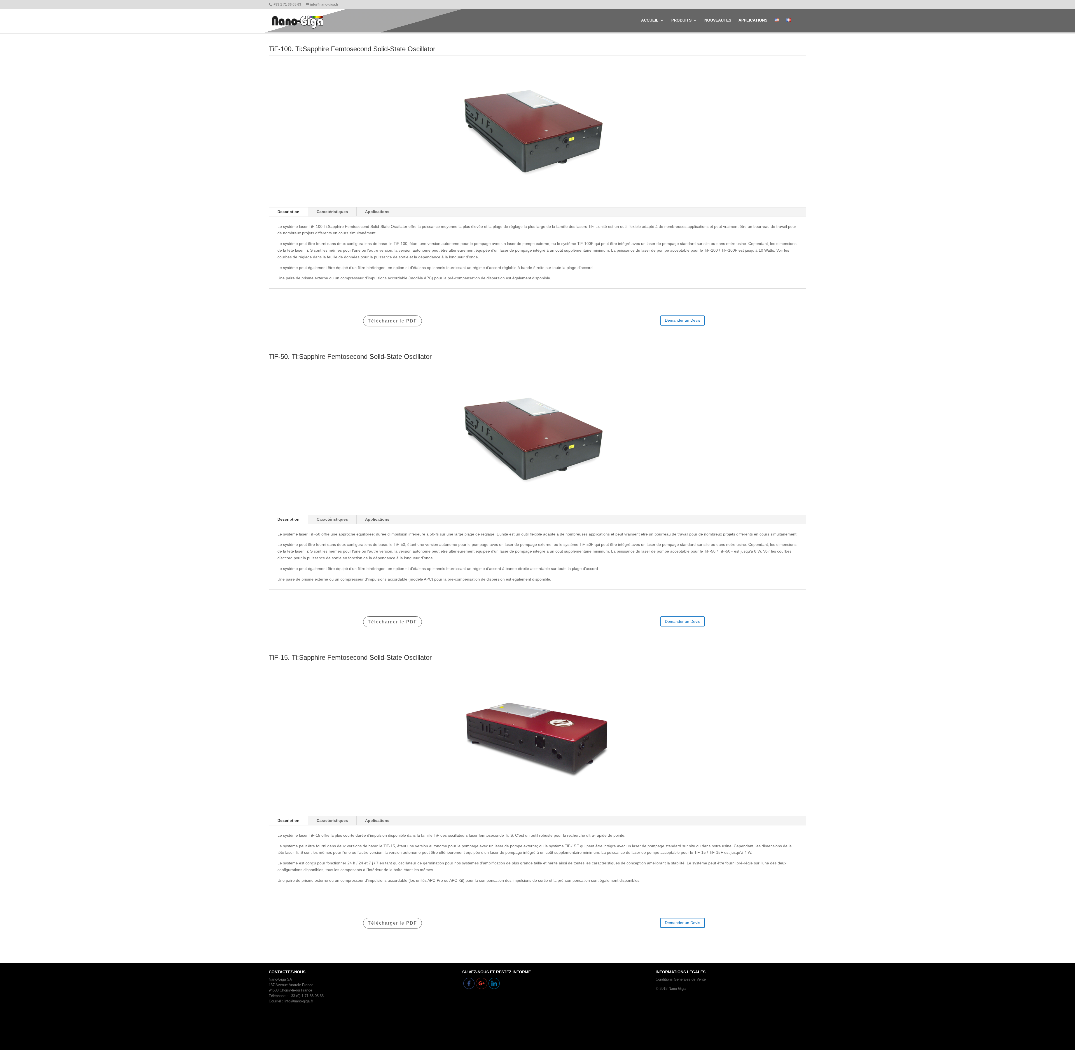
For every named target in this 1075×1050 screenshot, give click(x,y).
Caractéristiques (332, 211)
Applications (377, 211)
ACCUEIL (649, 20)
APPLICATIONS (753, 20)
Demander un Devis (682, 320)
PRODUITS (681, 20)
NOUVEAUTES (717, 20)
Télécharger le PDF (392, 321)
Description (288, 211)
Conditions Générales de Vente (681, 979)
